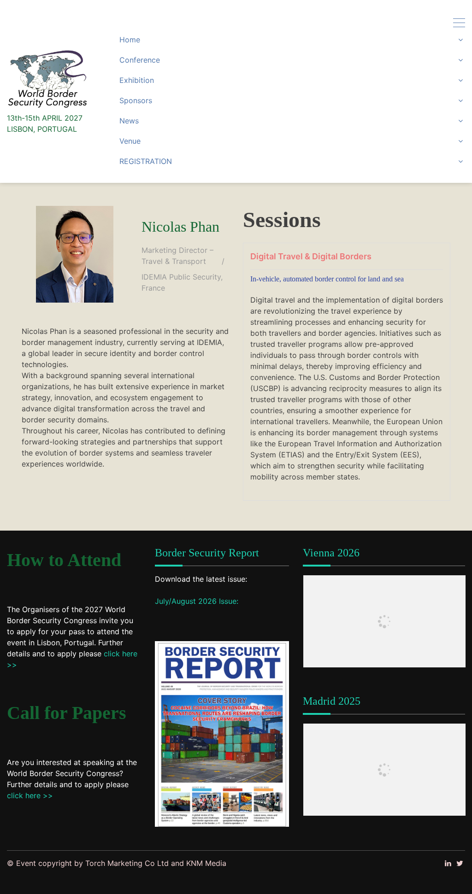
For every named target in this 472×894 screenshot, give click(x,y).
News (129, 120)
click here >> (30, 795)
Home (129, 39)
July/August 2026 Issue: (196, 601)
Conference (139, 59)
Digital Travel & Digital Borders (311, 256)
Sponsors (135, 100)
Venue (130, 141)
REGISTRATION (145, 161)
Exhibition (136, 80)
